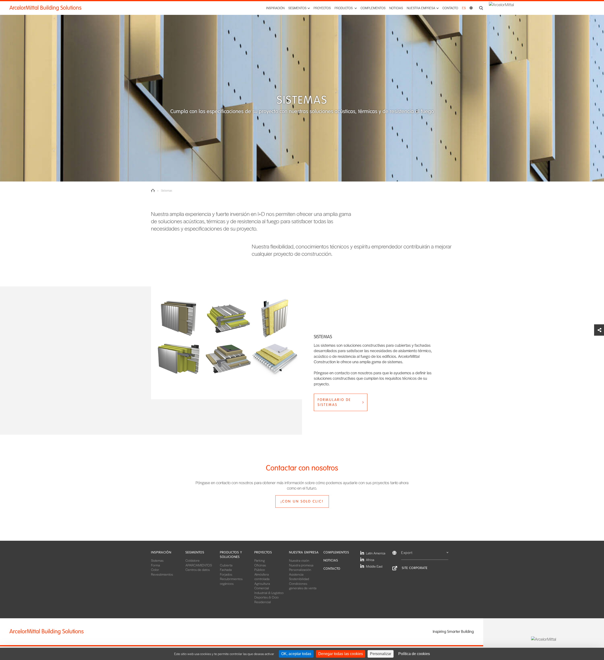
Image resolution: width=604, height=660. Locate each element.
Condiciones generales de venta (302, 585)
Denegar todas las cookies (340, 654)
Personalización (300, 569)
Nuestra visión (299, 560)
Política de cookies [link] (414, 654)
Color (155, 569)
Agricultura (262, 583)
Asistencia (296, 574)
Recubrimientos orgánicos (231, 581)
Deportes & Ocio (266, 597)
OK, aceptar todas (296, 654)
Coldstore (192, 560)
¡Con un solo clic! (302, 501)
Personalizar (380, 654)
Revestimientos (162, 574)
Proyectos (322, 8)
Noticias (396, 8)
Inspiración (275, 8)
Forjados (226, 574)
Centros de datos (197, 569)
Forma (155, 565)
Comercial (261, 588)
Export (407, 552)
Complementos (373, 8)
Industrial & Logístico (269, 592)
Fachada (226, 569)
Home (153, 190)
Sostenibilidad (299, 578)
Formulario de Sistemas (334, 402)
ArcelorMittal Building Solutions (45, 7)
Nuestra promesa (301, 565)
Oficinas (260, 565)
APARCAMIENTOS (198, 565)
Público (259, 569)
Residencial (262, 601)
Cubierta (226, 565)
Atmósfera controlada (261, 576)
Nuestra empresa (304, 552)
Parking (259, 560)
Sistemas (157, 560)
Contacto (450, 8)
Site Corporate (415, 568)
